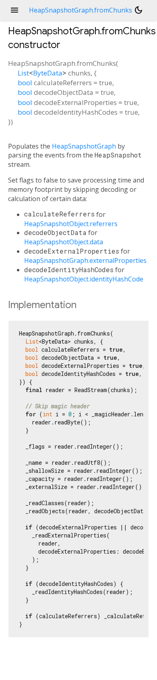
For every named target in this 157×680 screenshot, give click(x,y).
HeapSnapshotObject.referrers (71, 223)
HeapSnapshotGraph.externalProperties (85, 260)
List (23, 73)
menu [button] (14, 10)
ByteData (47, 73)
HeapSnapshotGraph (84, 146)
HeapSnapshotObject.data (63, 241)
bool (25, 82)
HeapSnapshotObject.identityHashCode (83, 279)
